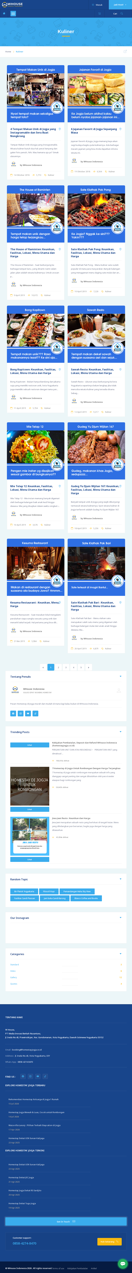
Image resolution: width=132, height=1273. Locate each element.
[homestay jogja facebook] (23, 1076)
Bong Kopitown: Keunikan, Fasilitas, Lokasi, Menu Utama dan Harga (33, 371)
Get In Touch (63, 1221)
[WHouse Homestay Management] (12, 4)
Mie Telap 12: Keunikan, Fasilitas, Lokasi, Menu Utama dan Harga (31, 487)
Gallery (13, 977)
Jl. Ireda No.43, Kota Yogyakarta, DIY (32, 1055)
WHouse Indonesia (33, 688)
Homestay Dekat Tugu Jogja (22, 1203)
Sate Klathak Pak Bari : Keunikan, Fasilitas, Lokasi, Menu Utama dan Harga (93, 606)
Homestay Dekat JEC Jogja (21, 1177)
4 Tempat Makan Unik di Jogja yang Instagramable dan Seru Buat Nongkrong (33, 132)
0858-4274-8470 (25, 1061)
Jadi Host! (119, 4)
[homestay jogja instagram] (30, 1076)
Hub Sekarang (108, 1241)
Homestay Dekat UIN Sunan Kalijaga (26, 1138)
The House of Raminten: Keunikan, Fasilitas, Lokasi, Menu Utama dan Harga (32, 252)
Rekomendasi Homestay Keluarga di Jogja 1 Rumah (34, 1099)
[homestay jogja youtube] (37, 1076)
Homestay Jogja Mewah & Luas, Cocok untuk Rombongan (36, 1112)
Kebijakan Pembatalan (77, 1268)
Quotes (13, 983)
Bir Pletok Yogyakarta (24, 891)
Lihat (30, 745)
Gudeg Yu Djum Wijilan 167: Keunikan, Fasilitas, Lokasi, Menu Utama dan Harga (95, 489)
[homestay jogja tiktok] (45, 1076)
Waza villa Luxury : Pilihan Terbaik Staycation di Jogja (34, 1125)
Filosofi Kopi (49, 891)
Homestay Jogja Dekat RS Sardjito (25, 1190)
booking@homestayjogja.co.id (27, 1049)
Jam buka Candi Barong (55, 898)
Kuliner (51, 175)
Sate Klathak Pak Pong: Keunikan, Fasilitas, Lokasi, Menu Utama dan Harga (93, 252)
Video (13, 971)
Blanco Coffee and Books (86, 898)
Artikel (94, 1268)
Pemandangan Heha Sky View (77, 891)
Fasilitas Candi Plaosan (24, 898)
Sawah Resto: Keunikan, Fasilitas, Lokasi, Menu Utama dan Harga (92, 371)
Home (8, 51)
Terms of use (58, 1268)
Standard (14, 964)
